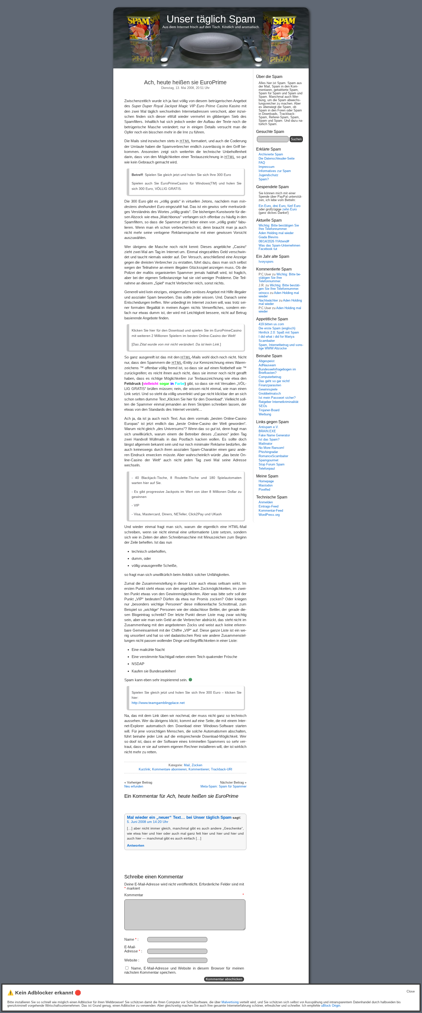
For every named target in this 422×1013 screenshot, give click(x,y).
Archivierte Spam (271, 154)
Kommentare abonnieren (169, 769)
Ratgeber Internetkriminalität (278, 402)
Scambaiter (267, 341)
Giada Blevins (268, 237)
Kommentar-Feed (271, 510)
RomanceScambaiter (273, 456)
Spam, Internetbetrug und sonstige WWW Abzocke (281, 346)
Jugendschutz (268, 175)
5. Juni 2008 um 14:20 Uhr (147, 822)
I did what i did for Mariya (276, 336)
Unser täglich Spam (211, 19)
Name (130, 939)
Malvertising (230, 1002)
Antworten (135, 845)
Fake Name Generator (274, 435)
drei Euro (279, 206)
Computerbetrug (270, 377)
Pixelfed (264, 489)
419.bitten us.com (271, 324)
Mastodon (266, 485)
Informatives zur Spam (275, 171)
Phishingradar (268, 452)
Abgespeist (266, 361)
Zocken (197, 765)
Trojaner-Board (269, 410)
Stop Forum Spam (272, 464)
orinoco (264, 293)
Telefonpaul (267, 468)
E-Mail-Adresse (132, 949)
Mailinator (265, 443)
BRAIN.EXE (267, 431)
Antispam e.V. (269, 427)
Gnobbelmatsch (270, 393)
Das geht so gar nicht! (274, 381)
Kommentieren (199, 769)
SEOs (263, 406)
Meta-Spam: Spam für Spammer (223, 786)
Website (130, 960)
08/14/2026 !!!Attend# (274, 241)
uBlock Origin (330, 1005)
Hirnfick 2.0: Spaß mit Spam (279, 332)
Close (411, 991)
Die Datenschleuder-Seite (277, 158)
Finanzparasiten (270, 385)
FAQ (262, 162)
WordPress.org (269, 515)
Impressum (266, 167)
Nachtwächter (268, 300)
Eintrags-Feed (268, 506)
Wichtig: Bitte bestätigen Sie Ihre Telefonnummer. (279, 227)
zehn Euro (289, 209)
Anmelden (266, 502)
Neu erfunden (133, 786)
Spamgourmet (268, 460)
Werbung (265, 414)
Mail (187, 765)
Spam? (264, 179)
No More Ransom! (271, 448)
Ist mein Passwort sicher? (277, 397)
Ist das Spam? (269, 439)
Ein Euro (265, 206)
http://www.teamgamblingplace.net (158, 703)
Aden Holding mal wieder (276, 233)
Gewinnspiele (268, 389)
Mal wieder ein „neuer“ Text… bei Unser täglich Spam (179, 817)
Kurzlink (144, 769)
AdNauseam (267, 365)
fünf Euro (293, 206)
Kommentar (184, 895)
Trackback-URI (221, 769)
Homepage (266, 481)
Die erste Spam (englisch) (277, 328)
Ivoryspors (266, 261)
